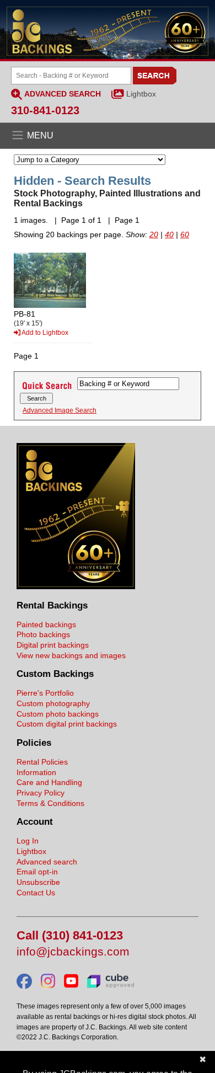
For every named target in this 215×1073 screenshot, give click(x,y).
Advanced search (47, 861)
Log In (28, 840)
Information (36, 772)
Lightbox (141, 93)
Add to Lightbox (44, 333)
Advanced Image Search (59, 410)
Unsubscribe (38, 882)
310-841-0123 (45, 110)
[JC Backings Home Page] (76, 586)
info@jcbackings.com (73, 952)
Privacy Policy (40, 792)
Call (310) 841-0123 (70, 936)
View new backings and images (71, 655)
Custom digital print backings (67, 723)
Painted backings (46, 624)
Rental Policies (42, 761)
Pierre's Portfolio (45, 692)
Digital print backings (53, 644)
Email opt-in (37, 871)
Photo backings (43, 634)
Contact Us (36, 892)
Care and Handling (49, 782)
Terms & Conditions (50, 803)
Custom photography (53, 703)
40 (169, 234)
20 (153, 234)
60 (184, 234)
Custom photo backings (58, 713)
